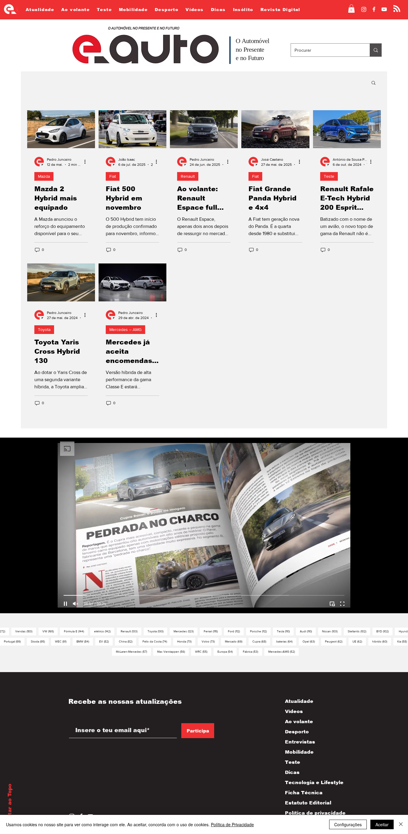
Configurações (348, 824)
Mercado (235, 641)
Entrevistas (300, 741)
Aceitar (382, 824)
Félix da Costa (156, 641)
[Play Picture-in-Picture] (332, 604)
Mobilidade (299, 752)
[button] (351, 8)
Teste (329, 176)
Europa (227, 651)
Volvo (210, 641)
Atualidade (299, 701)
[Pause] (65, 604)
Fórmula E (76, 631)
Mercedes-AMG (283, 651)
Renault (188, 176)
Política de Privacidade (232, 824)
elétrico (104, 631)
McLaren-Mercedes (133, 651)
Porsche (260, 631)
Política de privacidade (309, 812)
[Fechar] (400, 824)
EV (106, 641)
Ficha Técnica (304, 792)
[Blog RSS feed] (396, 9)
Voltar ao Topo (10, 804)
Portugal (14, 641)
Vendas (25, 631)
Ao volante (299, 721)
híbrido (381, 641)
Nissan (331, 631)
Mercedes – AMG (125, 329)
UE (359, 641)
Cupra (261, 641)
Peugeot (335, 641)
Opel (311, 641)
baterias (286, 641)
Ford (236, 631)
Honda (186, 641)
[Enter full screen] (342, 604)
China (127, 641)
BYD (384, 631)
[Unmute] (75, 604)
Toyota (44, 329)
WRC (203, 651)
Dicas (292, 772)
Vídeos (294, 711)
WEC (62, 641)
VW (50, 631)
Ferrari (213, 631)
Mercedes (185, 631)
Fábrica (252, 651)
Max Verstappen (173, 651)
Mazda (44, 176)
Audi (308, 631)
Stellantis (359, 631)
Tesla (285, 631)
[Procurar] (375, 50)
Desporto (297, 731)
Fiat (112, 176)
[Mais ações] (87, 161)
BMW (84, 641)
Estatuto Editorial (308, 802)
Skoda (40, 641)
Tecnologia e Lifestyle (309, 782)
